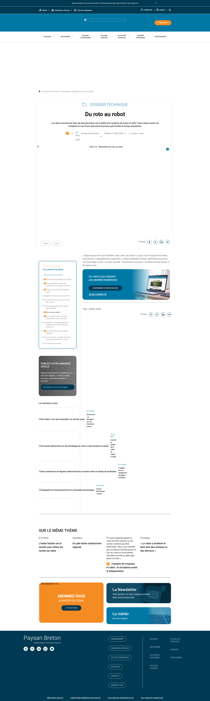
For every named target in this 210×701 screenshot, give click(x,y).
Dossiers (140, 37)
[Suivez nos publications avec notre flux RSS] (26, 649)
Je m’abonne (71, 608)
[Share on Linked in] (161, 242)
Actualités (122, 37)
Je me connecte (97, 294)
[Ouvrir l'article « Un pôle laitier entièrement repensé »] (78, 538)
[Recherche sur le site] (170, 10)
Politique (104, 37)
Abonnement (117, 639)
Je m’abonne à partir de (105, 288)
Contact (115, 676)
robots (45, 243)
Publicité (115, 667)
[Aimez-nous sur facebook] (32, 649)
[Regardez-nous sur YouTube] (52, 649)
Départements (160, 37)
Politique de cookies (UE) (152, 698)
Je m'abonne (133, 3)
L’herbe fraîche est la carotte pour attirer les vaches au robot (51, 547)
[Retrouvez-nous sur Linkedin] (39, 649)
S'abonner (162, 23)
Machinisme (65, 37)
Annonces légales (120, 648)
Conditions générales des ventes (85, 698)
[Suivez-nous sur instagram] (45, 649)
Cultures (85, 37)
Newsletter (117, 685)
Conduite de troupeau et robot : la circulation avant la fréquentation (121, 567)
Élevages (47, 37)
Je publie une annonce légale (55, 387)
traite (57, 243)
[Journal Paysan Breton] (105, 23)
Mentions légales (55, 698)
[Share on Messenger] (155, 242)
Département (176, 657)
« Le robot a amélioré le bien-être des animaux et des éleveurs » (153, 547)
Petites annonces (120, 657)
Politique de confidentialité (121, 698)
